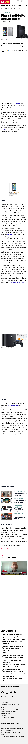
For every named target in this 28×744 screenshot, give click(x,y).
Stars (13, 5)
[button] (3, 573)
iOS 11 (25, 252)
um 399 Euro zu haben (17, 282)
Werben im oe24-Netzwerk (8, 712)
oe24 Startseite (5, 702)
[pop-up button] (22, 573)
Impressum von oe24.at (7, 717)
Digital (5, 8)
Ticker (3, 5)
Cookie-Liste (4, 708)
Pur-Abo (3, 715)
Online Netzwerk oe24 (7, 697)
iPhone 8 (10, 235)
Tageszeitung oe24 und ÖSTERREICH (11, 723)
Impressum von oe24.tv (7, 719)
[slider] (9, 572)
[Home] (1, 8)
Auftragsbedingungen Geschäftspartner (12, 729)
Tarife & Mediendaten (7, 731)
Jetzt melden (5, 548)
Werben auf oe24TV (6, 714)
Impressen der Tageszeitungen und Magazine (13, 736)
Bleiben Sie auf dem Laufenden (10, 686)
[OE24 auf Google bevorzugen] (26, 51)
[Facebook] (2, 692)
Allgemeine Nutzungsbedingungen (10, 704)
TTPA (2, 738)
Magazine (19, 5)
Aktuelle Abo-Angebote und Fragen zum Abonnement (12, 733)
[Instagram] (7, 692)
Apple (3, 129)
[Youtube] (11, 692)
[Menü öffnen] (26, 5)
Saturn (17, 103)
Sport (8, 5)
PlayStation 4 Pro (13, 406)
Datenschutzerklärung (7, 706)
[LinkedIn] (15, 692)
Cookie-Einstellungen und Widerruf (10, 710)
